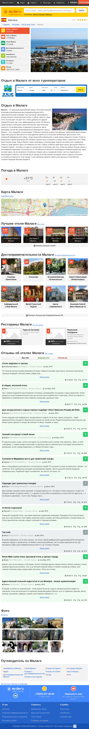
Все (25, 358)
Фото (69, 674)
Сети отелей (36, 716)
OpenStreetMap (76, 215)
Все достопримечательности (65, 255)
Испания (15, 24)
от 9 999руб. (10, 38)
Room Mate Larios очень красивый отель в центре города (30, 556)
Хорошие (43, 358)
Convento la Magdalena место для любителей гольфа (28, 458)
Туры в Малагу (11, 35)
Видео (5, 671)
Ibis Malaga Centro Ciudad (17, 388)
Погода (8, 67)
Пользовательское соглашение (14, 716)
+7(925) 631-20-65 (44, 694)
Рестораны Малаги (74, 668)
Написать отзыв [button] (7, 3)
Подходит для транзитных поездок (19, 483)
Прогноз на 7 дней (12, 69)
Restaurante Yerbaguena (72, 331)
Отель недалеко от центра (15, 363)
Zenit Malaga (23, 366)
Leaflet (68, 215)
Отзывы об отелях (53, 671)
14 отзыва (9, 44)
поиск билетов (11, 56)
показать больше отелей (45, 245)
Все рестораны (38, 325)
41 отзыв (9, 63)
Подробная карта (7, 196)
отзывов (9, 50)
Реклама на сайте (9, 720)
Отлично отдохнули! (12, 507)
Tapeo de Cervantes (31, 330)
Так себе (6, 532)
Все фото (4, 615)
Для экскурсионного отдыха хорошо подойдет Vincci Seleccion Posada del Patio (41, 409)
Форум (22, 3)
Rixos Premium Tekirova (42, 14)
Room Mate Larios (15, 560)
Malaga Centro (13, 535)
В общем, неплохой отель (14, 385)
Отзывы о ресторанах (33, 676)
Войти (74, 2)
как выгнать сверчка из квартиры (14, 684)
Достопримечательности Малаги (13, 675)
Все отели (40, 224)
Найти (81, 10)
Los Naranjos (14, 584)
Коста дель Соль (28, 24)
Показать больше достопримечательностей (45, 315)
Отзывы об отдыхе (53, 668)
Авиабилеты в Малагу (12, 668)
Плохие (62, 358)
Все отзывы (49, 353)
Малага (39, 366)
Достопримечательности (15, 48)
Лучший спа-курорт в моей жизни (18, 434)
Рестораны (10, 61)
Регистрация (84, 2)
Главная (6, 24)
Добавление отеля (38, 709)
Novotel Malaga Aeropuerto (18, 486)
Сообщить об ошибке (39, 720)
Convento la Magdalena (18, 462)
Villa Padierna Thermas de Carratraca (23, 437)
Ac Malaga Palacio (16, 511)
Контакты (6, 709)
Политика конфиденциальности (15, 713)
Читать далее (44, 377)
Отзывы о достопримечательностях (34, 672)
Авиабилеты (60, 3)
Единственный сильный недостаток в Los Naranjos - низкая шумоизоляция (39, 581)
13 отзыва (9, 31)
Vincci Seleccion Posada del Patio (21, 413)
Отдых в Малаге (11, 29)
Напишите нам (73, 694)
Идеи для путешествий (40, 713)
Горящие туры (66, 716)
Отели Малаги (11, 42)
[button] (33, 50)
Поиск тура (46, 3)
